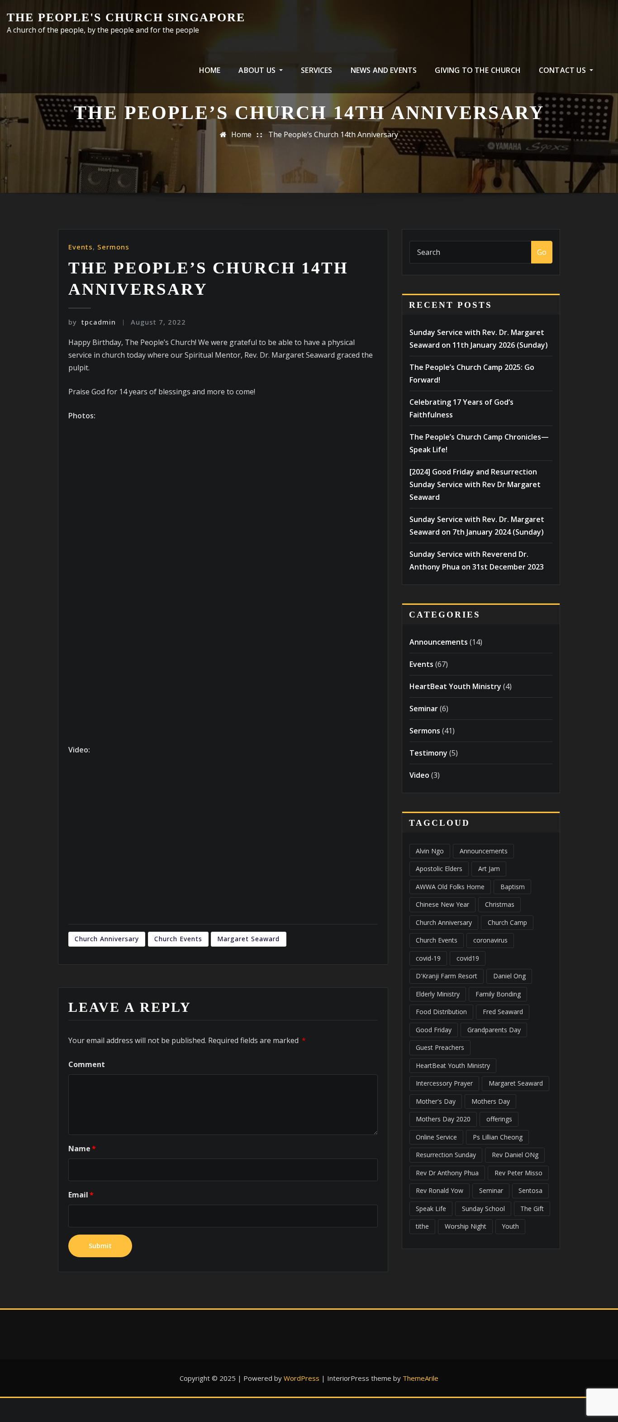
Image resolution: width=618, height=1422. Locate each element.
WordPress (301, 1378)
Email (81, 1195)
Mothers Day (490, 1101)
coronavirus (490, 940)
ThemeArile (420, 1378)
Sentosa (530, 1190)
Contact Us (563, 70)
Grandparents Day (494, 1029)
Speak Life (431, 1208)
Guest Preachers (440, 1047)
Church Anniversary (107, 938)
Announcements (438, 642)
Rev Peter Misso (518, 1172)
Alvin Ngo (430, 851)
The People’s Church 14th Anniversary (333, 134)
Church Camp (507, 922)
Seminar (423, 708)
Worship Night (465, 1226)
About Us (257, 70)
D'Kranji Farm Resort (446, 976)
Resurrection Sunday (446, 1154)
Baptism (512, 886)
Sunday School (483, 1208)
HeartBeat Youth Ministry (455, 686)
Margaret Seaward (248, 938)
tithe (422, 1226)
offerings (499, 1119)
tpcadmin (92, 321)
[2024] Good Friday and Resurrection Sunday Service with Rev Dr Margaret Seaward (475, 484)
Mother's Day (436, 1101)
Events (80, 246)
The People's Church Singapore (126, 17)
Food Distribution (441, 1011)
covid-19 (428, 958)
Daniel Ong (509, 976)
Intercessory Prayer (444, 1083)
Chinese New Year (442, 904)
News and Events (384, 70)
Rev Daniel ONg (515, 1154)
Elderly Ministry (438, 994)
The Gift (532, 1208)
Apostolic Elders (439, 868)
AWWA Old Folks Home (450, 886)
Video (419, 775)
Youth (510, 1226)
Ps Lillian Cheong (498, 1137)
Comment (86, 1064)
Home (210, 70)
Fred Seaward (503, 1011)
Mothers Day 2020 (443, 1119)
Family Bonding (498, 994)
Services (316, 70)
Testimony (428, 753)
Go (542, 252)
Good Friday (434, 1029)
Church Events (178, 938)
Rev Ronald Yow (439, 1190)
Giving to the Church (478, 70)
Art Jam (489, 868)
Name (82, 1149)
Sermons (113, 246)
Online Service (436, 1137)
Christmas (499, 904)
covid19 (467, 958)
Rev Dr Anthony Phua (447, 1172)
